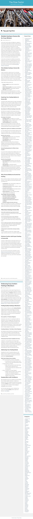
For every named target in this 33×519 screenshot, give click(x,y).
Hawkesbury (27, 478)
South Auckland (27, 447)
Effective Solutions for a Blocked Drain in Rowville (28, 57)
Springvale (26, 509)
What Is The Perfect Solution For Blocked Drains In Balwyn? (28, 361)
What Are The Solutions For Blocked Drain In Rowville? (28, 358)
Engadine (26, 419)
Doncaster (26, 506)
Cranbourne (27, 424)
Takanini (26, 460)
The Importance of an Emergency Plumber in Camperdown (28, 270)
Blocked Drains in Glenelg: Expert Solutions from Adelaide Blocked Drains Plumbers (27, 112)
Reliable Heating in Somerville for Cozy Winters (28, 166)
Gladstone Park (27, 465)
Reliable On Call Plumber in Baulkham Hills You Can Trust (28, 197)
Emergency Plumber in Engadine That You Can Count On (28, 126)
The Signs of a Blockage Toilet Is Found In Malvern (27, 395)
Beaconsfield (27, 484)
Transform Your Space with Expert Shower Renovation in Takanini (28, 139)
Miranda (26, 474)
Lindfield (26, 464)
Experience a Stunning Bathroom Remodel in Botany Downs (28, 54)
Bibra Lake (26, 442)
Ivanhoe (26, 430)
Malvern (26, 508)
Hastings (26, 433)
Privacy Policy (19, 517)
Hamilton (26, 448)
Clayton (26, 507)
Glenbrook (26, 469)
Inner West (26, 461)
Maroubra (26, 505)
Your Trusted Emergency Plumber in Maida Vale (28, 260)
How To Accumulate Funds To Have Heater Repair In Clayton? (28, 379)
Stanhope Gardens (28, 445)
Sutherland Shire (27, 418)
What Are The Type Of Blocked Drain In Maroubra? (28, 370)
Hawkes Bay (27, 434)
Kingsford (26, 468)
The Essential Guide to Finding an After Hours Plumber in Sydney (28, 257)
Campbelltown (27, 420)
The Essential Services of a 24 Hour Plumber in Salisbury (28, 327)
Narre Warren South (28, 493)
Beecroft (26, 473)
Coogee (26, 481)
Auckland (26, 477)
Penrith (26, 490)
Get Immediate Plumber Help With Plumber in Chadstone (28, 411)
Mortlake (26, 483)
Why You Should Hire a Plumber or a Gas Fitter (28, 402)
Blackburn (3, 287)
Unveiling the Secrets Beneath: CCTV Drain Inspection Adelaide (28, 281)
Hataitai (26, 438)
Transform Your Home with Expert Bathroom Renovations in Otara (28, 224)
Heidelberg (26, 504)
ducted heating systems (13, 278)
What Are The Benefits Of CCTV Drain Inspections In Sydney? (28, 392)
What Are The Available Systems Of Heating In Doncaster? (28, 376)
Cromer (26, 476)
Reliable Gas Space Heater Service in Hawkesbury (28, 213)
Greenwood (27, 489)
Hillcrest (26, 479)
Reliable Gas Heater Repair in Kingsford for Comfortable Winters (28, 175)
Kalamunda (26, 439)
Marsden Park (27, 471)
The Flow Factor (16, 2)
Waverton (26, 467)
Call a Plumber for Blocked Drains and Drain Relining (28, 405)
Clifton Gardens (27, 494)
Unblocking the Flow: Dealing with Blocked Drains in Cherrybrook (28, 339)
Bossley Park (27, 470)
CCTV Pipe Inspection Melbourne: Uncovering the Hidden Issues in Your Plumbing (28, 303)
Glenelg (26, 450)
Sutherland (26, 441)
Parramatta (26, 431)
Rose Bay (26, 436)
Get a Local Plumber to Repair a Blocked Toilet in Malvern (28, 389)
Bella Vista (26, 452)
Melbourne (7, 40)
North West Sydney (28, 472)
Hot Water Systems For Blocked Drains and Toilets (28, 408)
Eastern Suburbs (27, 435)
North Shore (27, 463)
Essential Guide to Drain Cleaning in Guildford (28, 263)
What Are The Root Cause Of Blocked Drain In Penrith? (28, 386)
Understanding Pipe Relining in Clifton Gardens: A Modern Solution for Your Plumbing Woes (28, 308)
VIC (9, 40)
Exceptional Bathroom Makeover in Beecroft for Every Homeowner (28, 187)
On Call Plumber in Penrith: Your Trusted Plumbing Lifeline (28, 276)
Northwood (27, 485)
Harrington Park (27, 421)
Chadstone (26, 511)
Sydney (26, 446)
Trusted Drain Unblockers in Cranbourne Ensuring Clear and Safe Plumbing (28, 50)
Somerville (3, 40)
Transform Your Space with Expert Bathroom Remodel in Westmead (28, 64)
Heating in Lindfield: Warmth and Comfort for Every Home (28, 147)
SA (25, 423)
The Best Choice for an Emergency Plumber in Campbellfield (28, 279)
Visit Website (7, 390)
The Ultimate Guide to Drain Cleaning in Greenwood (28, 273)
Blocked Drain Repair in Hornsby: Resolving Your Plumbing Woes (28, 351)
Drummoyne (27, 462)
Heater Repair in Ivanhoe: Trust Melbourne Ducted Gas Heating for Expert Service (28, 60)
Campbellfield (27, 491)
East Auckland (27, 427)
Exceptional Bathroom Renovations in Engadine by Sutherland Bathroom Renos (28, 40)
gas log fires (8, 278)
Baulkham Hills (27, 475)
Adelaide (26, 422)
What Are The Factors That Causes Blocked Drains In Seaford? (28, 364)
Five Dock (26, 482)
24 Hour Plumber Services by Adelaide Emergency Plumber (28, 46)
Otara (26, 480)
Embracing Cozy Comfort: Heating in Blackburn (28, 336)
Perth (26, 443)
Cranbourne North (28, 496)
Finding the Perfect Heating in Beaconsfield (28, 330)
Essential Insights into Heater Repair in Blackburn (28, 284)
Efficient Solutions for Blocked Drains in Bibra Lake (28, 85)
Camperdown (27, 488)
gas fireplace (8, 393)
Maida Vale (26, 486)
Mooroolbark (27, 510)
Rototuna (26, 449)
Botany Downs (27, 428)
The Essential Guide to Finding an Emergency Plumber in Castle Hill (28, 333)
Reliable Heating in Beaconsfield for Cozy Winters (28, 246)
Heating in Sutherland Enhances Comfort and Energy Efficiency (28, 200)
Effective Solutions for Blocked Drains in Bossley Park (28, 182)
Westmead (26, 432)
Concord (26, 495)
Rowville (26, 429)
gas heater (3, 278)
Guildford (26, 487)
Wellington (26, 437)
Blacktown (26, 444)
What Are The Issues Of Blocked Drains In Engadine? (28, 373)
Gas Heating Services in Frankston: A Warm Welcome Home (28, 342)
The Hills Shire (27, 451)
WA (25, 440)
